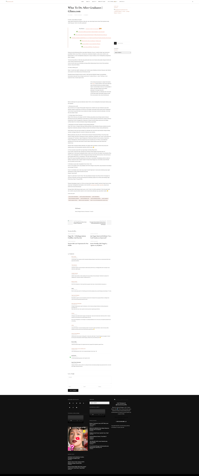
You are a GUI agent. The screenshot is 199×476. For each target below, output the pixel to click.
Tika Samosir (74, 265)
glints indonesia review (95, 198)
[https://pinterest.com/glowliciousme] (69, 407)
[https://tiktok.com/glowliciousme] (73, 407)
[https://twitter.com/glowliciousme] (76, 403)
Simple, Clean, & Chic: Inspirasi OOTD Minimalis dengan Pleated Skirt (76, 462)
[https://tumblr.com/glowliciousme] (83, 403)
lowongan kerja (93, 185)
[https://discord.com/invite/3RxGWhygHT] (76, 407)
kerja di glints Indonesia (84, 200)
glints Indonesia (95, 196)
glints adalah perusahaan (85, 196)
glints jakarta (105, 198)
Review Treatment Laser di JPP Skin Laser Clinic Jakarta (99, 424)
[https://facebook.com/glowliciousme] (80, 403)
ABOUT (87, 1)
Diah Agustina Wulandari (76, 303)
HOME (82, 1)
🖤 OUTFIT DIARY (102, 1)
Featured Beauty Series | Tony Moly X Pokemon (98, 437)
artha (73, 325)
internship (101, 185)
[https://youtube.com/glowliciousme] (69, 403)
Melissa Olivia (74, 281)
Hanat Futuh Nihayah (76, 333)
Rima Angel (74, 256)
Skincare (116, 6)
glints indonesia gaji (85, 198)
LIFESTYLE (121, 1)
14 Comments (86, 15)
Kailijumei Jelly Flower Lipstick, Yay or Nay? (99, 433)
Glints (93, 83)
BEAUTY (93, 1)
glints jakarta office (73, 200)
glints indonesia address (74, 198)
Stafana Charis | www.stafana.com (78, 348)
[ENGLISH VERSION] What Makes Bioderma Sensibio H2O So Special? (99, 429)
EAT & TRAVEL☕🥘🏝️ (112, 1)
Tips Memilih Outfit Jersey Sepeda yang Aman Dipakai (98, 442)
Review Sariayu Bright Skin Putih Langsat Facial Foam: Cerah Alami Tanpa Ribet (77, 467)
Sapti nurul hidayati (75, 295)
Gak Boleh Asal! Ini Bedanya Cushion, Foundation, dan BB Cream (76, 457)
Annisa (73, 313)
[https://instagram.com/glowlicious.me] (73, 403)
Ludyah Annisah (75, 273)
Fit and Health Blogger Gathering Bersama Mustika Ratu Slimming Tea (99, 446)
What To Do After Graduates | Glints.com (98, 200)
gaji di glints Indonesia (73, 196)
